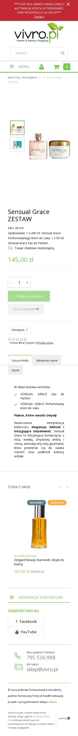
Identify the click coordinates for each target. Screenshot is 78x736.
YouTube (28, 631)
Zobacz (39, 17)
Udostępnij (18, 330)
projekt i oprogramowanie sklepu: (32, 702)
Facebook (28, 621)
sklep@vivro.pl (42, 669)
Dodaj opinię (45, 343)
